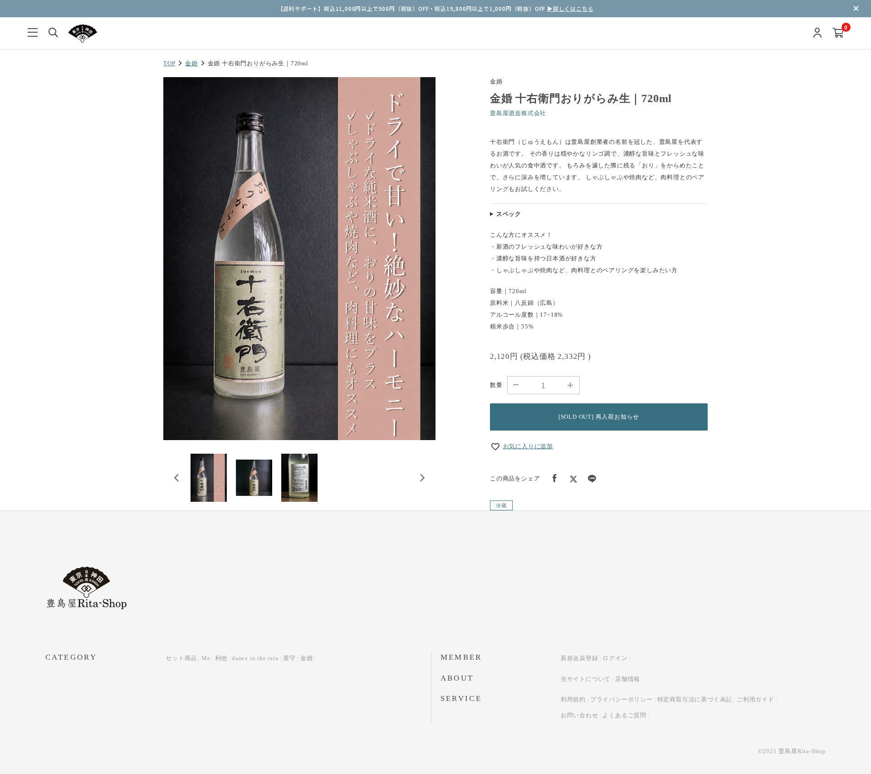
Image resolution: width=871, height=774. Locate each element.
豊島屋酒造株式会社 (518, 113)
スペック (508, 214)
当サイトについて (586, 679)
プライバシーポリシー (621, 699)
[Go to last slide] (177, 478)
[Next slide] (422, 478)
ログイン (614, 658)
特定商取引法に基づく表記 (695, 699)
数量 (496, 385)
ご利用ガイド (755, 699)
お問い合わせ (579, 715)
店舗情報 (627, 679)
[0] (838, 33)
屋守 (289, 658)
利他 (221, 658)
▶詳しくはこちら (570, 8)
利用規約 (573, 699)
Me (205, 658)
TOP (169, 63)
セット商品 (181, 658)
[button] (209, 478)
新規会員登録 (579, 658)
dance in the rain (255, 658)
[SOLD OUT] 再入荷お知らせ (598, 416)
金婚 (191, 63)
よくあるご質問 (624, 715)
